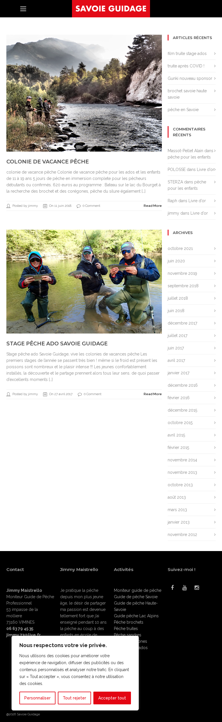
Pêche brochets (128, 622)
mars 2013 (177, 509)
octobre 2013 (180, 484)
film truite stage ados (187, 53)
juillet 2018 (178, 298)
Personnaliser (37, 698)
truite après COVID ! (186, 66)
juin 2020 (176, 261)
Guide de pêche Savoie (136, 596)
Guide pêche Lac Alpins (136, 616)
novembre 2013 (182, 472)
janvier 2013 (179, 522)
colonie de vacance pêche (47, 162)
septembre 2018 (183, 285)
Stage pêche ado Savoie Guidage (57, 343)
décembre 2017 (182, 323)
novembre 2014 (182, 460)
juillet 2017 (177, 335)
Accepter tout (112, 698)
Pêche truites (126, 628)
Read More (153, 206)
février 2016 (179, 397)
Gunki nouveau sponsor (190, 78)
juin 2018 (176, 310)
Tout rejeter (74, 698)
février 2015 (178, 447)
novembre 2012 (182, 534)
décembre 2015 (182, 410)
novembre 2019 (182, 273)
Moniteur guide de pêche (137, 590)
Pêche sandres (127, 635)
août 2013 (177, 497)
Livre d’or (205, 169)
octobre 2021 (180, 248)
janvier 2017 (178, 373)
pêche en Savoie (183, 109)
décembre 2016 (183, 385)
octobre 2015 (180, 422)
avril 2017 (176, 360)
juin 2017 (176, 348)
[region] (75, 673)
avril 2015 (176, 435)
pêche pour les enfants (189, 157)
